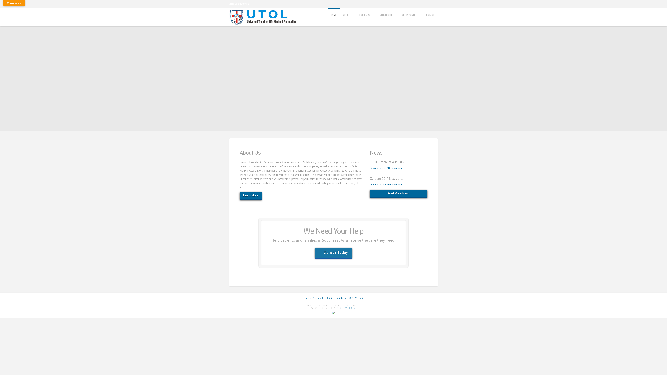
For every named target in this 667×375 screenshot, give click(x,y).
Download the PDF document (387, 168)
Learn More (250, 195)
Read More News (398, 193)
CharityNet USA (346, 308)
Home (307, 298)
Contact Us (355, 298)
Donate (341, 298)
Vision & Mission (324, 298)
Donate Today (336, 252)
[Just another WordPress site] (264, 17)
